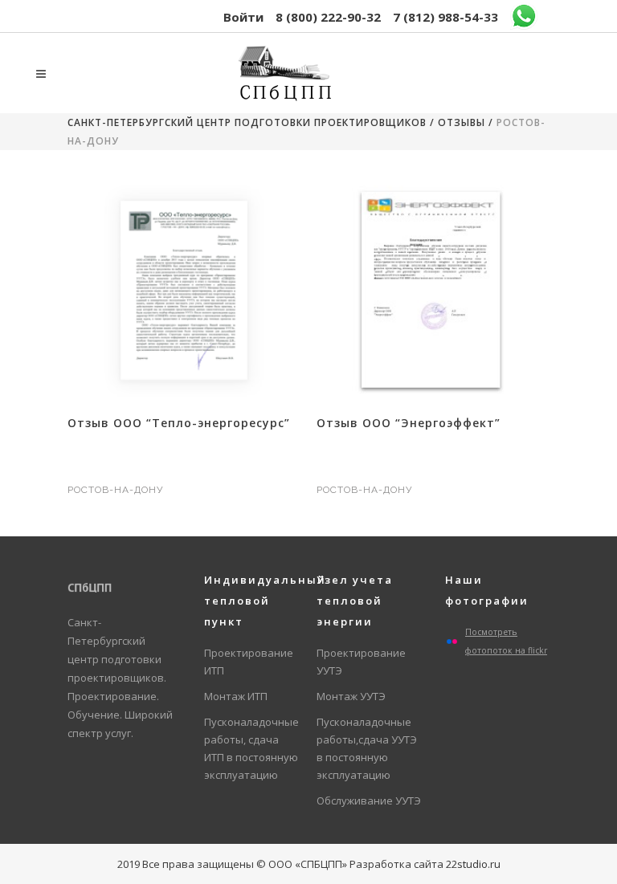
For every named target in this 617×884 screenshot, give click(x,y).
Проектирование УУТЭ (361, 662)
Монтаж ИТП (236, 696)
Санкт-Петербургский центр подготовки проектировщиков (247, 122)
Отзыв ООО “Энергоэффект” (409, 422)
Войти (243, 17)
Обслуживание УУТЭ (369, 800)
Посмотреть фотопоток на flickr (506, 641)
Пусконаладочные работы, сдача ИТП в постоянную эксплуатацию (251, 748)
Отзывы (461, 122)
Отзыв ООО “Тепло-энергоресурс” (178, 422)
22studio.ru (473, 864)
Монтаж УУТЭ (351, 696)
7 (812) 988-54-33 (445, 17)
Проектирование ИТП (248, 662)
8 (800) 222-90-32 (328, 17)
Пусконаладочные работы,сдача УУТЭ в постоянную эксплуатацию (367, 748)
